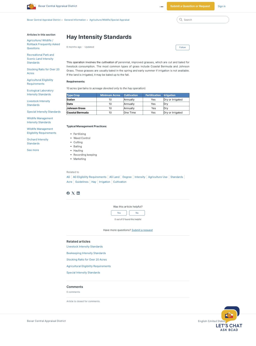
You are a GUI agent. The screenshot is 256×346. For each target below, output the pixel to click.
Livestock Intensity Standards (38, 103)
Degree (127, 177)
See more (33, 150)
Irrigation (104, 181)
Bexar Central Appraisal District (44, 19)
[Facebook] (68, 193)
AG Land (114, 177)
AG (68, 177)
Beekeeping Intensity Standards (86, 253)
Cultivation (119, 181)
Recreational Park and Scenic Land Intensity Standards (40, 58)
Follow (182, 47)
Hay (93, 181)
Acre (69, 181)
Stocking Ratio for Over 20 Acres (43, 71)
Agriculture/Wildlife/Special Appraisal (109, 19)
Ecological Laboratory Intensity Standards (40, 92)
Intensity (140, 177)
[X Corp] (73, 193)
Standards (176, 177)
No (137, 213)
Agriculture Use (158, 177)
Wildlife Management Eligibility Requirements (41, 130)
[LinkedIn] (78, 193)
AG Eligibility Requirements (89, 177)
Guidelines (81, 181)
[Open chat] (229, 319)
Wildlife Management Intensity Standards (40, 120)
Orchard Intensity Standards (37, 141)
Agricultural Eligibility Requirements (40, 82)
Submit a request (142, 230)
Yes (119, 213)
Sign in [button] (222, 6)
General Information (75, 19)
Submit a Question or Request (190, 6)
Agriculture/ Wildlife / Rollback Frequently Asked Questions (43, 44)
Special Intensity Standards (44, 111)
